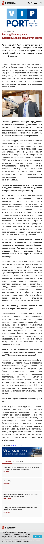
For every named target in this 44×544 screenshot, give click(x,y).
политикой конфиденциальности (15, 541)
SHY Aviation (16, 445)
